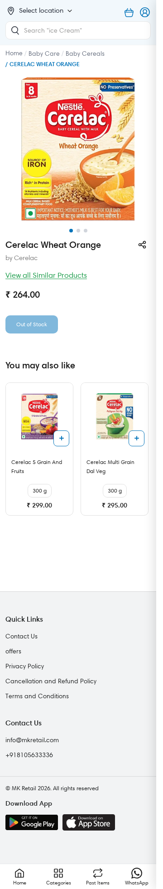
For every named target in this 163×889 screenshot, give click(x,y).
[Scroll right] (142, 452)
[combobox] (78, 30)
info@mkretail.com (32, 740)
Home (14, 53)
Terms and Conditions (37, 696)
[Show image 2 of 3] (78, 230)
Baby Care (44, 53)
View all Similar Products (46, 275)
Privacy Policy (24, 666)
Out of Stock (31, 324)
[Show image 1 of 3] (71, 230)
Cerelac (26, 258)
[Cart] (129, 12)
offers (13, 651)
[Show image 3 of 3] (85, 230)
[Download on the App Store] (88, 822)
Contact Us (21, 636)
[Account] (145, 12)
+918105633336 (29, 755)
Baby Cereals (85, 53)
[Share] (142, 244)
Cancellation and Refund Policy (50, 681)
